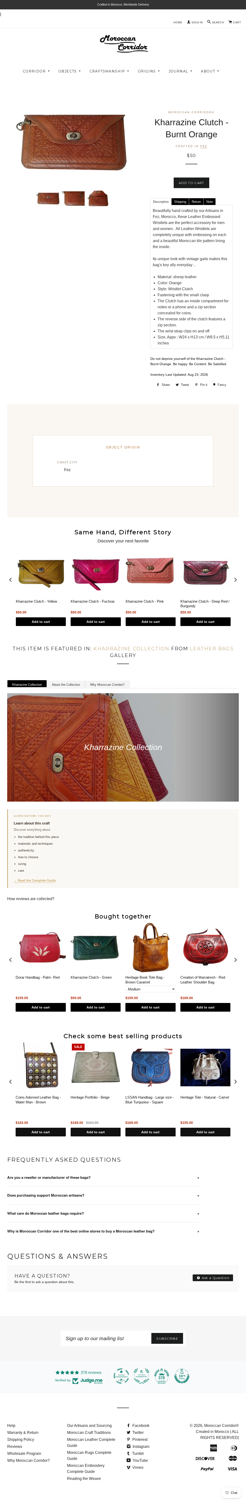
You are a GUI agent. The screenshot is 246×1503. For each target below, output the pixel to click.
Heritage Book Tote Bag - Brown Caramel (145, 979)
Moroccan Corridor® (221, 1426)
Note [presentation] (209, 202)
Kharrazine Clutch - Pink (145, 601)
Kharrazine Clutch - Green (91, 977)
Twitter (137, 1432)
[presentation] (10, 579)
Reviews (14, 1446)
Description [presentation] (161, 202)
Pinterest (139, 1439)
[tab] (160, 201)
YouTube (140, 1460)
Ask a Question (215, 1278)
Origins (147, 71)
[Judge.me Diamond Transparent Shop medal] (121, 1376)
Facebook (140, 1426)
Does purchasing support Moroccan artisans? (103, 1195)
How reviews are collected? (30, 899)
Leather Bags (212, 649)
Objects (67, 71)
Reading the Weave (84, 1479)
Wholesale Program (24, 1453)
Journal (178, 71)
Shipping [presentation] (180, 202)
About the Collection (66, 684)
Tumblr (137, 1453)
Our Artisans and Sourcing (89, 1426)
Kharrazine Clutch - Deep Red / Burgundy (204, 603)
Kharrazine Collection (131, 649)
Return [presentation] (196, 202)
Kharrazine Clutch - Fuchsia (92, 601)
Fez (203, 146)
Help (11, 1426)
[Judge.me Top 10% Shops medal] (182, 1376)
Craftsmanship (107, 71)
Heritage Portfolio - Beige (90, 1097)
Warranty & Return (22, 1432)
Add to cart (41, 622)
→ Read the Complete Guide (35, 880)
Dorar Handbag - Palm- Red (38, 977)
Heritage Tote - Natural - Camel (204, 1097)
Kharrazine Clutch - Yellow (36, 601)
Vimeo (137, 1467)
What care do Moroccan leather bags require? (103, 1213)
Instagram (140, 1446)
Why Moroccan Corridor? (107, 684)
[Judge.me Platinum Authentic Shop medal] (141, 1376)
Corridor (34, 71)
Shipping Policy (20, 1439)
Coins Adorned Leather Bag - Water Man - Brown (38, 1099)
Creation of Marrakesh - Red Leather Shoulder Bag (202, 979)
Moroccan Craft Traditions (89, 1432)
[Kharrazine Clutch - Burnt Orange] (48, 199)
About (208, 71)
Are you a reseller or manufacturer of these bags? (103, 1177)
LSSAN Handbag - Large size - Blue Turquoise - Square (149, 1099)
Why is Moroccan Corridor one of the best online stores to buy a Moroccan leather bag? (103, 1231)
